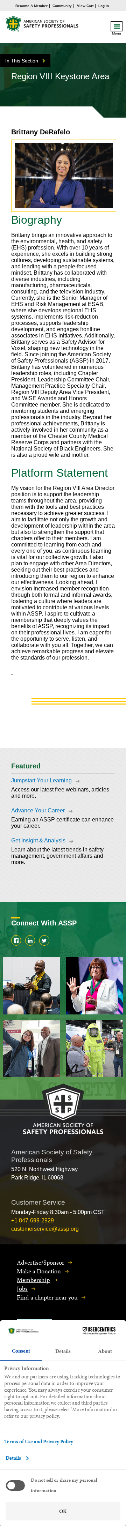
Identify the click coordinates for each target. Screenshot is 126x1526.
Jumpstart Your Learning (41, 780)
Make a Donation (39, 1271)
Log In (103, 6)
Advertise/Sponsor (40, 1262)
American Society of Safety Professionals (42, 25)
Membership (33, 1279)
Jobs (22, 1288)
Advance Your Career (38, 810)
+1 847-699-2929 (32, 1220)
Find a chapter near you (47, 1297)
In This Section (21, 61)
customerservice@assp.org (45, 1229)
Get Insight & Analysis (38, 840)
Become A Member (31, 6)
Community (62, 6)
